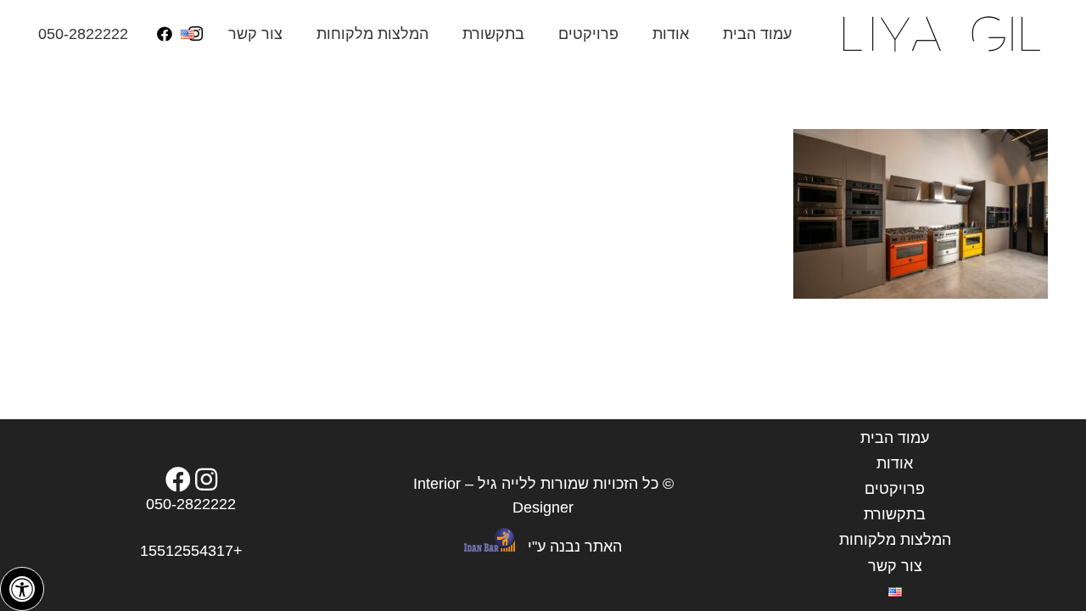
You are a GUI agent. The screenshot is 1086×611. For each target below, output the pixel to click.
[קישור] (940, 34)
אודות (894, 463)
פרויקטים (895, 488)
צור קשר (895, 566)
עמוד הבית (894, 437)
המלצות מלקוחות (895, 539)
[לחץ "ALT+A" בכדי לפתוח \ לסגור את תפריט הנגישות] (22, 589)
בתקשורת (895, 514)
